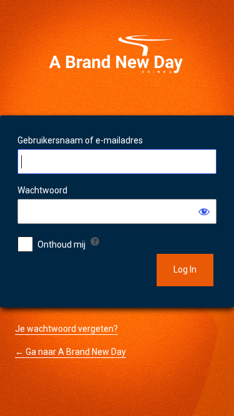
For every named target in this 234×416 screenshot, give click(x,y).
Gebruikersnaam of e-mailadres (80, 140)
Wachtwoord (42, 190)
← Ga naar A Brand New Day (70, 352)
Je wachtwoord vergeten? (66, 329)
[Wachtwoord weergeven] (204, 211)
